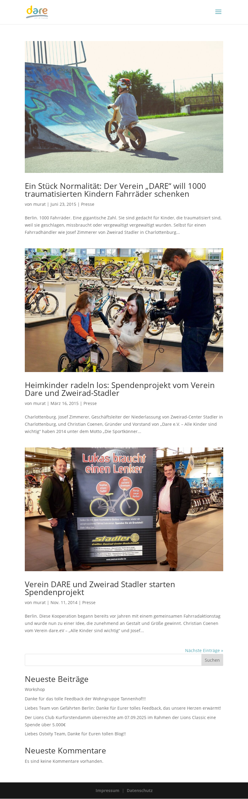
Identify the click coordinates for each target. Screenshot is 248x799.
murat (39, 204)
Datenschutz (140, 790)
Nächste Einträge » (204, 650)
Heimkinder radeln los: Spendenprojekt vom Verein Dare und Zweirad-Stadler (120, 389)
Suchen (212, 660)
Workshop (35, 689)
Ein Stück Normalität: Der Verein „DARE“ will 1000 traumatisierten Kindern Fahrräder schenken (115, 189)
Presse (87, 204)
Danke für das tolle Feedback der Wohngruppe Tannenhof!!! (85, 699)
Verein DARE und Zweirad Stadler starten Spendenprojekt (100, 588)
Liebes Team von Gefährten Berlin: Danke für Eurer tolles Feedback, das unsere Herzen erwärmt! (123, 708)
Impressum (107, 790)
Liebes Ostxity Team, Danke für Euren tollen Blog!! (75, 734)
